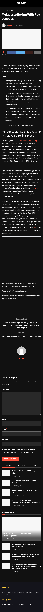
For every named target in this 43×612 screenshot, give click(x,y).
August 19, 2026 (18, 549)
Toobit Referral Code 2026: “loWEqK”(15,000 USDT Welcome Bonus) (26, 501)
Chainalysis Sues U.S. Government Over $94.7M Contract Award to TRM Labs (26, 555)
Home (3, 10)
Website (5, 439)
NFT (31, 604)
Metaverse (10, 10)
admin (10, 25)
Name (4, 419)
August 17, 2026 (18, 571)
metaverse (35, 188)
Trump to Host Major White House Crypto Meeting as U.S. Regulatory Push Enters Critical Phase (26, 566)
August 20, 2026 (9, 539)
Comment (6, 389)
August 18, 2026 (18, 559)
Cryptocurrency (8, 604)
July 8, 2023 (19, 25)
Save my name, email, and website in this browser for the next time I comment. (19, 450)
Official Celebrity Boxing (28, 141)
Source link (6, 309)
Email (4, 429)
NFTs (36, 227)
